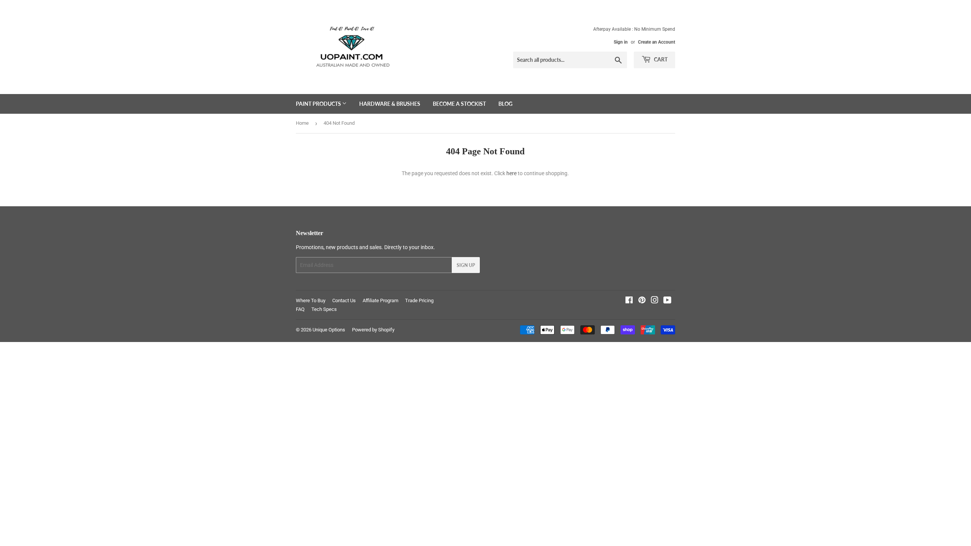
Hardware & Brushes (389, 103)
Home (302, 123)
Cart (660, 59)
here (511, 173)
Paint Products (319, 103)
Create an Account (656, 42)
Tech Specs (324, 309)
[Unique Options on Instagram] (654, 301)
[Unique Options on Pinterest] (642, 301)
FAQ (300, 309)
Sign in (621, 42)
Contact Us (344, 300)
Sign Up (466, 265)
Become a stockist (459, 103)
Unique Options (329, 330)
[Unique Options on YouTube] (667, 301)
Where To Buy (310, 300)
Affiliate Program (380, 300)
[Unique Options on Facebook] (629, 301)
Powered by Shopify (373, 330)
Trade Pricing (419, 300)
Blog (505, 103)
